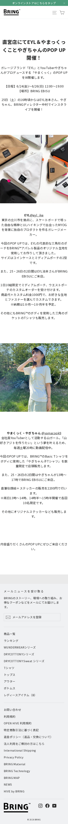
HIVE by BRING (14, 791)
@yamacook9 (51, 433)
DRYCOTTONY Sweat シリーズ (24, 661)
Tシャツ (9, 668)
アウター (9, 681)
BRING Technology (17, 771)
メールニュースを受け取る (24, 591)
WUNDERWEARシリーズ (20, 647)
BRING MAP (12, 778)
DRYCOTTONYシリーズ (19, 654)
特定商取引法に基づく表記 (21, 730)
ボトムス (9, 688)
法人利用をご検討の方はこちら (24, 744)
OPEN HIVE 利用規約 (18, 723)
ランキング (11, 641)
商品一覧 (9, 634)
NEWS (8, 784)
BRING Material (15, 764)
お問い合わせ (12, 710)
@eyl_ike (37, 215)
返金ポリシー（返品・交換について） (28, 737)
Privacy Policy (14, 757)
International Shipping (20, 750)
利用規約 (9, 716)
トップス (9, 675)
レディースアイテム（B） (20, 695)
